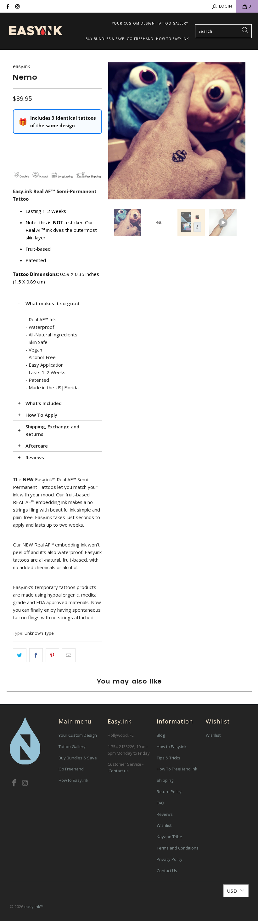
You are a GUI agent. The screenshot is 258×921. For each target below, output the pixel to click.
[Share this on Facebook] (36, 655)
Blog (161, 735)
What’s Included (43, 403)
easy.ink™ (33, 906)
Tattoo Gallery (172, 23)
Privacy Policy (169, 859)
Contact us (119, 771)
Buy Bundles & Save (105, 39)
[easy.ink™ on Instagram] (17, 6)
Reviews (34, 457)
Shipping (165, 780)
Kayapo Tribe (169, 836)
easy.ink (21, 66)
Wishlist (164, 825)
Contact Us (167, 870)
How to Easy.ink (172, 39)
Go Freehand (140, 39)
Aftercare (36, 446)
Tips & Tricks (168, 758)
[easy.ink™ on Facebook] (7, 6)
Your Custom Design (133, 23)
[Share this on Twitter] (19, 655)
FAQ (160, 803)
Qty (16, 143)
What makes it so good (52, 303)
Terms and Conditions (178, 848)
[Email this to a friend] (69, 655)
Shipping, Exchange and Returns (52, 430)
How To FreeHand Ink (177, 769)
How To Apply (41, 415)
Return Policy (169, 791)
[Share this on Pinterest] (52, 655)
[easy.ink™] (35, 31)
